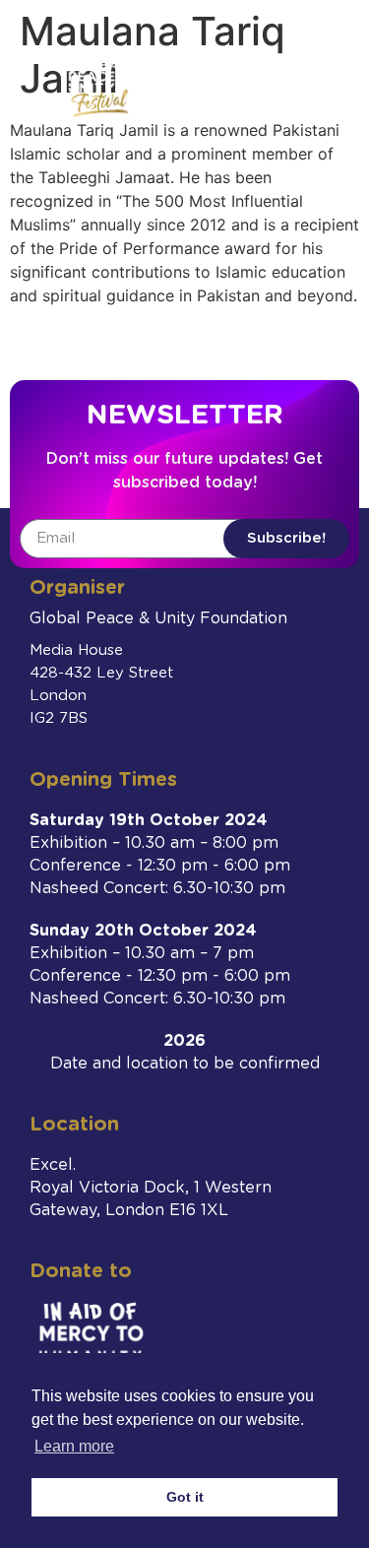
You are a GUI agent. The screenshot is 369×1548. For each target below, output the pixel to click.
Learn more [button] (74, 1446)
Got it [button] (185, 1497)
